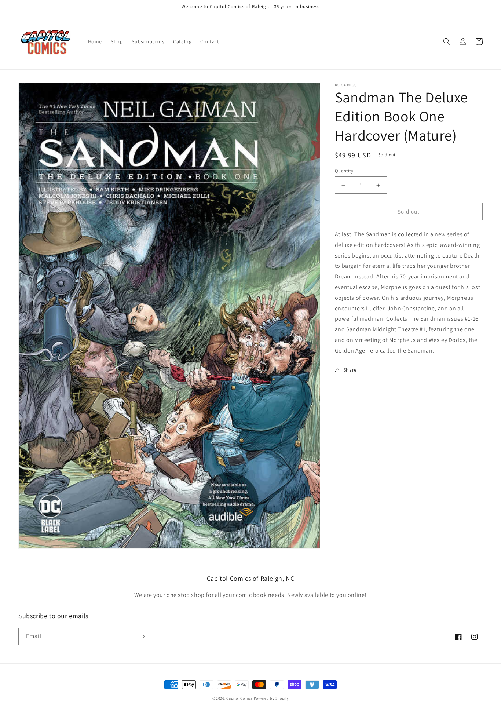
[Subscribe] (142, 636)
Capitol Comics (239, 698)
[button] (447, 41)
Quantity (344, 171)
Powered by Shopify (271, 698)
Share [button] (350, 369)
